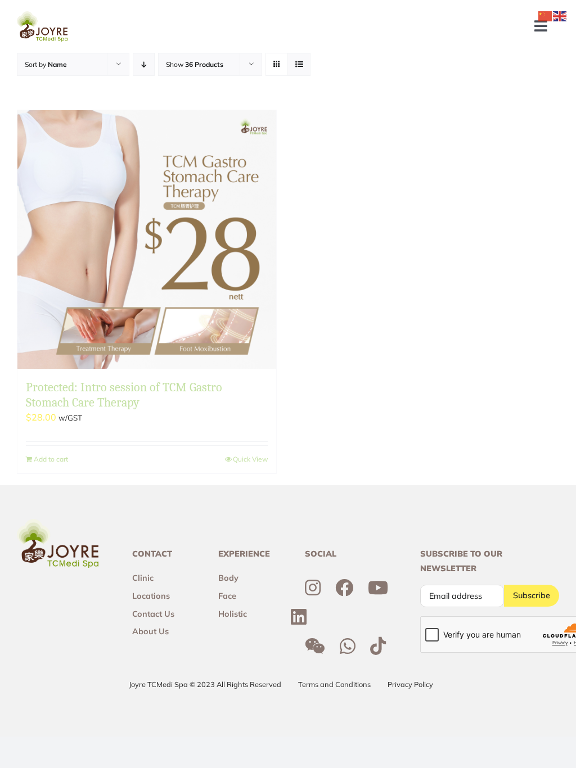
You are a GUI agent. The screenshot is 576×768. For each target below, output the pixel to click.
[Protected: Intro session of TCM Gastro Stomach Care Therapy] (146, 239)
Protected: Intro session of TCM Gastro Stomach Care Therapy (124, 395)
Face (227, 596)
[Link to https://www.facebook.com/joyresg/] (344, 588)
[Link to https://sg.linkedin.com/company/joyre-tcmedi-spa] (299, 617)
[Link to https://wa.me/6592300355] (348, 646)
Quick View (250, 459)
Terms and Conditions (334, 684)
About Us (150, 631)
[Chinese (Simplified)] (545, 15)
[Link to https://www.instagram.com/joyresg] (313, 588)
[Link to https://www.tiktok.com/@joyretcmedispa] (378, 646)
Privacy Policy (410, 684)
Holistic (232, 614)
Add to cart (51, 459)
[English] (560, 15)
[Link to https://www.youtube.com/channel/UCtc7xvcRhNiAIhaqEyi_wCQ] (378, 588)
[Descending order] (144, 64)
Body (228, 578)
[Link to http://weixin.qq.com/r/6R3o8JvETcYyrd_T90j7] (315, 646)
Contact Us (153, 614)
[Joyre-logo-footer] (42, 15)
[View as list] (299, 64)
